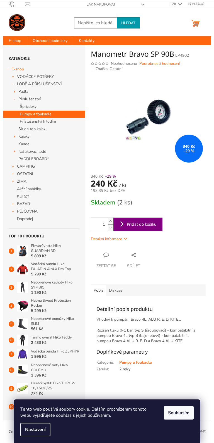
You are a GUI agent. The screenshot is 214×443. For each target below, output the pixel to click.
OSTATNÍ (25, 174)
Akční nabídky (29, 189)
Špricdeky (28, 106)
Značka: (109, 69)
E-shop (17, 69)
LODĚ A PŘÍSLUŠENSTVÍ (39, 84)
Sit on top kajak (31, 129)
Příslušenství (29, 99)
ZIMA (21, 181)
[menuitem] (15, 40)
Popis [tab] (98, 290)
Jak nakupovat (101, 4)
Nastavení (35, 430)
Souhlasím (178, 413)
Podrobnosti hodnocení (159, 63)
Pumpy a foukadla (35, 114)
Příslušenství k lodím (38, 121)
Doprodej (25, 219)
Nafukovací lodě (32, 151)
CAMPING (26, 166)
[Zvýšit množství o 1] (110, 221)
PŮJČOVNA (27, 211)
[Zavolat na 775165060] (17, 4)
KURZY (23, 196)
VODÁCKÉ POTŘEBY (35, 76)
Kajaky (24, 136)
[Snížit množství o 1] (110, 227)
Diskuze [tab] (115, 290)
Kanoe (23, 144)
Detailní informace (106, 239)
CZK (173, 4)
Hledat (128, 22)
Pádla (23, 91)
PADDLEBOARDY (33, 158)
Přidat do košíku (142, 224)
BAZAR (23, 203)
